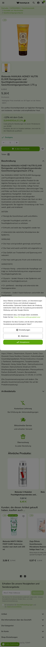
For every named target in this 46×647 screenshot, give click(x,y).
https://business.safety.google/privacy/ (27, 317)
